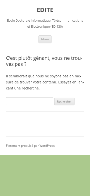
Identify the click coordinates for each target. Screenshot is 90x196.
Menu (45, 39)
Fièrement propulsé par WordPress (30, 145)
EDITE (45, 10)
